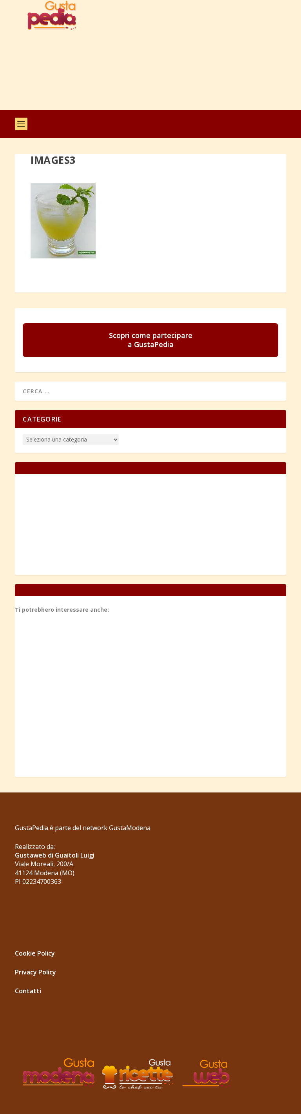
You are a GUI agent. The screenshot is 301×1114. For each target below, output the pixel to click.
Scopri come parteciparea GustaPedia (150, 340)
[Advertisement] (176, 55)
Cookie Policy (35, 953)
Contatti (28, 991)
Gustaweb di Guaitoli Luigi (54, 855)
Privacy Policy (35, 972)
